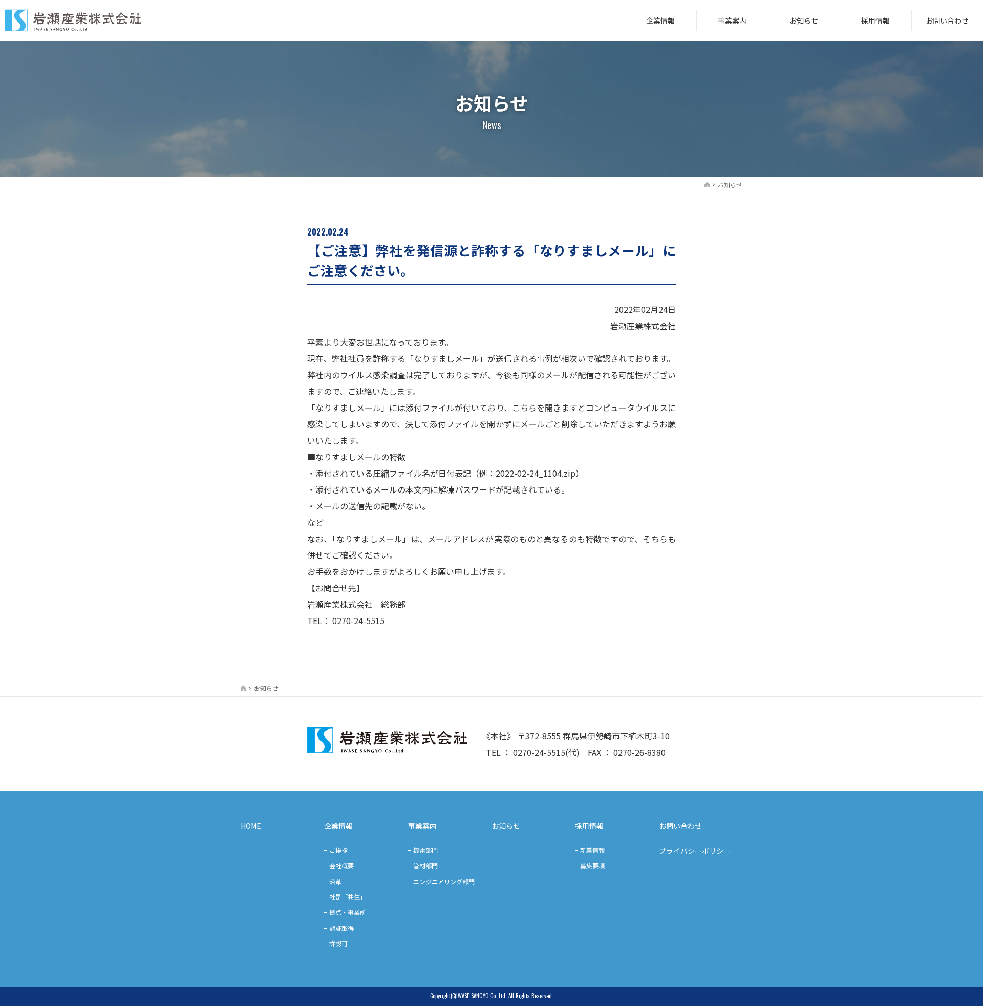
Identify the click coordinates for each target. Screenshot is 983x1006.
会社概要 (341, 865)
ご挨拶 (338, 850)
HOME (251, 826)
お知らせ (803, 20)
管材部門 (425, 865)
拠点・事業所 (347, 912)
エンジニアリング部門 (444, 881)
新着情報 (592, 850)
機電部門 (425, 850)
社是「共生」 (347, 896)
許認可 (338, 943)
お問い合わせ (947, 20)
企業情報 (660, 20)
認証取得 (341, 928)
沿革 (335, 881)
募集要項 (592, 865)
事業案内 (732, 20)
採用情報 (875, 20)
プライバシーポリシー (695, 851)
